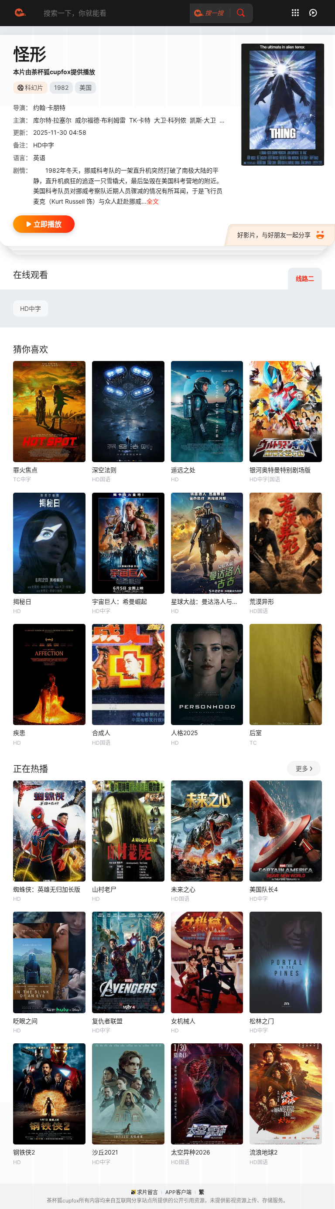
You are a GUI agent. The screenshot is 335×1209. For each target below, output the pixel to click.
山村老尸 (104, 889)
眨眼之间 (25, 1021)
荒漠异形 (262, 601)
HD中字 (30, 308)
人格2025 (184, 732)
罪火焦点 (25, 469)
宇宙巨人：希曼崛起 (119, 601)
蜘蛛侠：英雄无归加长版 (46, 889)
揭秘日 (22, 601)
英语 (39, 157)
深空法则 (104, 469)
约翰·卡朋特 (49, 107)
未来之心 (183, 889)
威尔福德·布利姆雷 (100, 120)
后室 (256, 732)
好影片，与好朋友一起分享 (274, 234)
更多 (302, 768)
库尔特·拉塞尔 (52, 120)
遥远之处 (183, 469)
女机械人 (183, 1021)
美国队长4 (264, 889)
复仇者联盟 (107, 1021)
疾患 (19, 732)
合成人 (101, 732)
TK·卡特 (139, 120)
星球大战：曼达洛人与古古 (207, 601)
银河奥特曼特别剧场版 (280, 469)
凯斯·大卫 (203, 120)
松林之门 (262, 1021)
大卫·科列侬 (170, 120)
